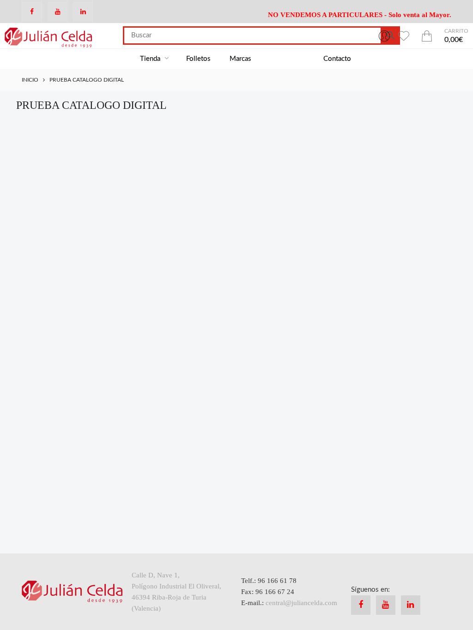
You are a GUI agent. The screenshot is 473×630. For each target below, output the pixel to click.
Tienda (151, 58)
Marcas (240, 58)
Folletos (198, 58)
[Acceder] (384, 35)
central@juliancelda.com (301, 602)
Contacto (337, 58)
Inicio (30, 80)
